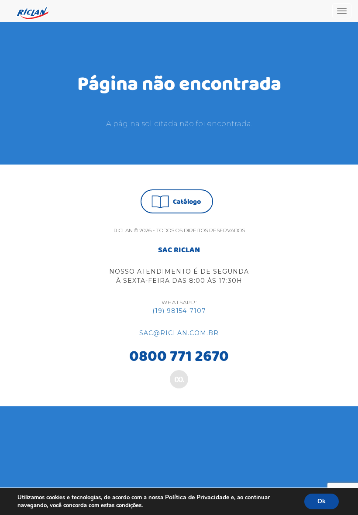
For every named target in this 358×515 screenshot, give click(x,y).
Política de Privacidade (197, 497)
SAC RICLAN (179, 250)
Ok (321, 501)
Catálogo (187, 201)
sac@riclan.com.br (179, 333)
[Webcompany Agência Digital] (179, 379)
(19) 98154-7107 (179, 311)
